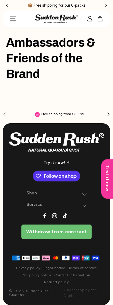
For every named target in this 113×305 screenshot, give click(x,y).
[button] (7, 5)
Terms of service (82, 268)
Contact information (72, 275)
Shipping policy (37, 275)
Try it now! (54, 163)
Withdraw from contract (56, 231)
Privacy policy (28, 268)
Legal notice (54, 268)
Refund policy (56, 282)
